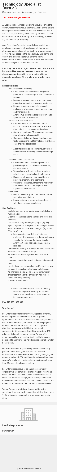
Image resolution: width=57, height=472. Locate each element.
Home (38, 469)
